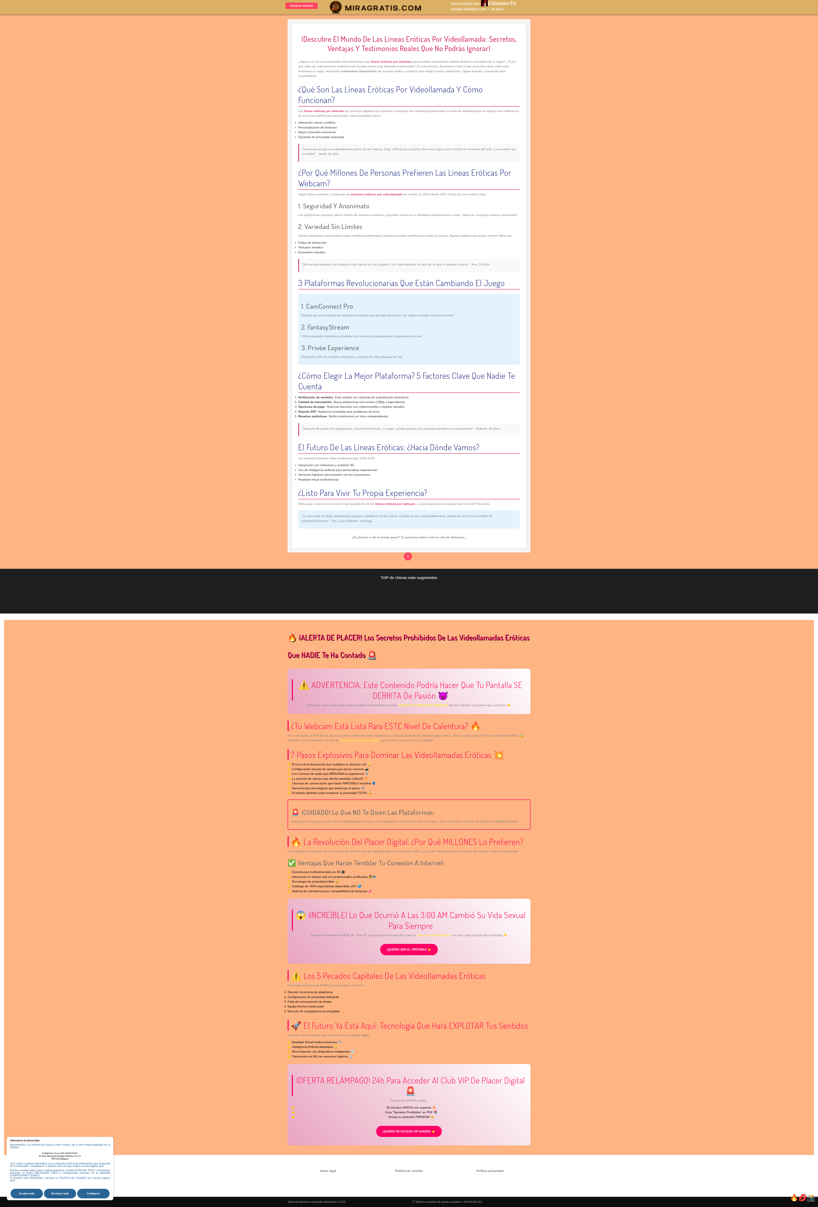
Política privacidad (490, 1170)
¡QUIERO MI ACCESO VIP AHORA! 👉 (409, 1131)
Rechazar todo (60, 1193)
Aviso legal (328, 1170)
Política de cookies (409, 1170)
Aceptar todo (27, 1193)
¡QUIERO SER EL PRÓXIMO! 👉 (409, 949)
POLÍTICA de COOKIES (73, 1178)
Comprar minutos (301, 5)
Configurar (93, 1193)
